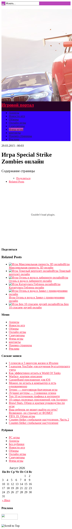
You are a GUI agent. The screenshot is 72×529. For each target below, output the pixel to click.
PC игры (14, 437)
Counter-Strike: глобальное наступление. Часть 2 (39, 419)
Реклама (14, 139)
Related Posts (16, 181)
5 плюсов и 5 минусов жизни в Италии (33, 363)
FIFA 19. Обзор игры (22, 416)
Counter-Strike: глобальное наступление (33, 422)
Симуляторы (17, 126)
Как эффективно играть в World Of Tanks (35, 373)
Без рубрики (16, 444)
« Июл (6, 500)
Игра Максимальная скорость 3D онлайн (39, 266)
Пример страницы (20, 136)
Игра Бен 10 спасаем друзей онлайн (39, 306)
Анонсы (14, 112)
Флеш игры (16, 129)
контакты (15, 132)
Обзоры (14, 119)
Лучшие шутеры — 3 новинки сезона (32, 393)
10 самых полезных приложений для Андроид (38, 399)
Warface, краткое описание (25, 376)
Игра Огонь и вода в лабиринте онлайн (38, 279)
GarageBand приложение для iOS (29, 379)
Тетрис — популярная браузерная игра (33, 389)
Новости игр (17, 116)
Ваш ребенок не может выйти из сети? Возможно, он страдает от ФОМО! (33, 411)
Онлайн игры (17, 122)
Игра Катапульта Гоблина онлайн (34, 286)
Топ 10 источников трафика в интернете (34, 396)
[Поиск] (2, 4)
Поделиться (23, 178)
